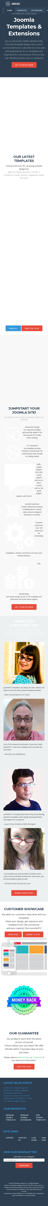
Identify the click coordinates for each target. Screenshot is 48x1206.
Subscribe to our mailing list (24, 1157)
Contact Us (37, 1057)
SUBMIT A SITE (33, 934)
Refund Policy (24, 1057)
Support (10, 1138)
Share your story (24, 893)
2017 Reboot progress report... (15, 1101)
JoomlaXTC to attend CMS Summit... (17, 1096)
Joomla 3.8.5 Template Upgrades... (16, 1090)
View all (13, 328)
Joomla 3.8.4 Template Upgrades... (16, 1088)
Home (9, 10)
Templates (22, 10)
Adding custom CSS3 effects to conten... (18, 1098)
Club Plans (34, 1139)
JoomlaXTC (12, 3)
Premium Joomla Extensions (26, 1117)
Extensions (36, 10)
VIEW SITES (13, 934)
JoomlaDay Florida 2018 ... (13, 1093)
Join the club (32, 328)
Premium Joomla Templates (11, 1117)
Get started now (24, 65)
